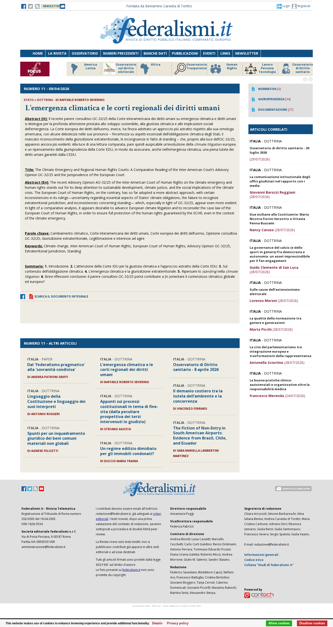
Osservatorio (85, 53)
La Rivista (57, 53)
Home (38, 53)
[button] (283, 6)
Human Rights (230, 66)
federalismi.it (131, 570)
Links (225, 53)
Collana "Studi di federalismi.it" (269, 565)
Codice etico (254, 560)
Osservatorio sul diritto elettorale (125, 68)
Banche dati (155, 53)
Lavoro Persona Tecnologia (266, 68)
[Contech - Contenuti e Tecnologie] (259, 595)
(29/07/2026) (260, 159)
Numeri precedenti (120, 53)
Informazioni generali (261, 555)
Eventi (209, 53)
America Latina (89, 66)
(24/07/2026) (277, 395)
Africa (154, 65)
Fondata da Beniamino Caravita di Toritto (159, 6)
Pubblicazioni (185, 53)
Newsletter (246, 53)
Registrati (303, 6)
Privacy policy (176, 623)
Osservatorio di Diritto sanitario (301, 68)
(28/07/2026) (272, 194)
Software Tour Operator (166, 611)
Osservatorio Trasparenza (195, 66)
